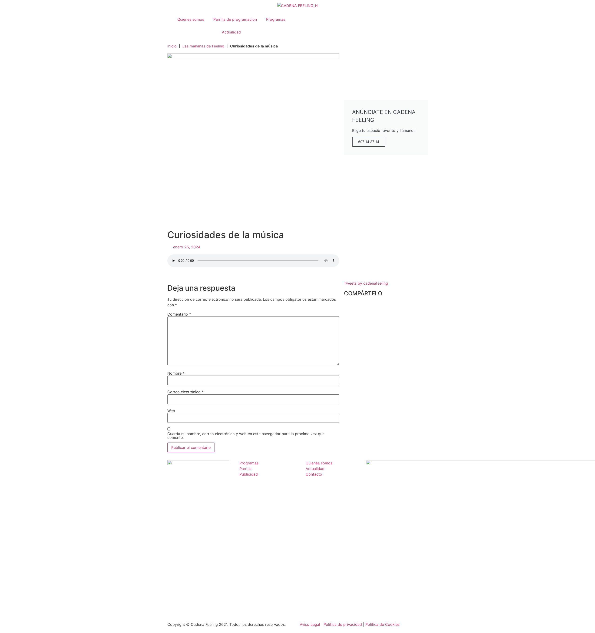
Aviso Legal (310, 624)
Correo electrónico (185, 392)
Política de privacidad (343, 624)
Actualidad (231, 32)
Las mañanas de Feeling (203, 46)
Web (171, 411)
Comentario (179, 314)
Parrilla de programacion (235, 19)
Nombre (176, 373)
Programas (275, 19)
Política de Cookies (382, 624)
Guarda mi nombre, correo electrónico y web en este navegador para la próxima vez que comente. (245, 435)
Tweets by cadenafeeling (366, 283)
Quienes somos (190, 19)
